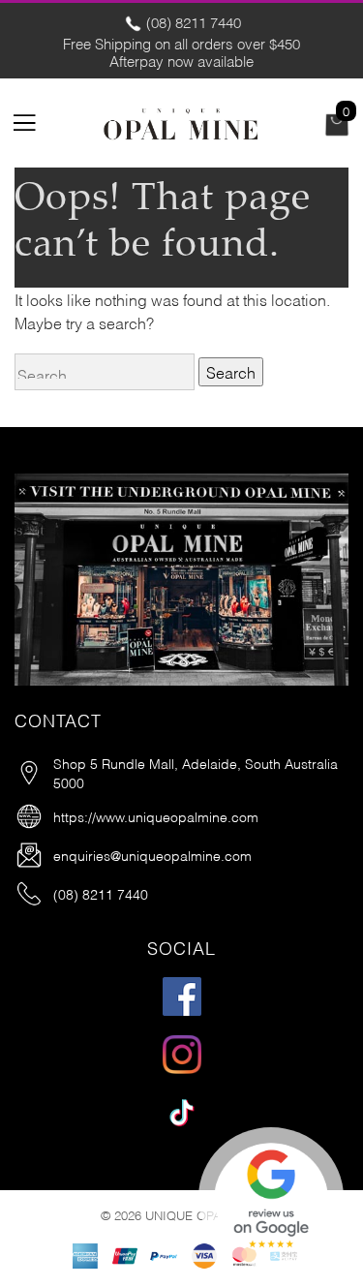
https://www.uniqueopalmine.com (155, 815)
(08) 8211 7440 (191, 21)
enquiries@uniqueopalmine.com (152, 854)
